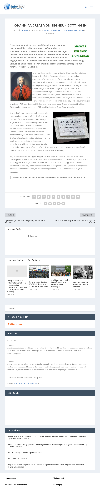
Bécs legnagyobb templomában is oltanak (81, 284)
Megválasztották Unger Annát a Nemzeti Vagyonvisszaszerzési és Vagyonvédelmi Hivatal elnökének (45, 465)
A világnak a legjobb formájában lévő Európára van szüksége (60, 283)
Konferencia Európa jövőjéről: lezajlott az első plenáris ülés (38, 284)
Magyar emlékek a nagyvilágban (65, 30)
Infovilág (24, 30)
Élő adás (15, 324)
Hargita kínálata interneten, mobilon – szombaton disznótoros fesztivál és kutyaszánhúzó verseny (17, 286)
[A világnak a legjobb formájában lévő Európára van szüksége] (61, 271)
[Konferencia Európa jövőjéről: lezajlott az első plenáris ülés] (39, 272)
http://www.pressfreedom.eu (26, 383)
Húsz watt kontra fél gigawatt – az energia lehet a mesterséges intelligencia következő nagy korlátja (47, 445)
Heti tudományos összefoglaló (20, 453)
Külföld (47, 30)
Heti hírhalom (13, 459)
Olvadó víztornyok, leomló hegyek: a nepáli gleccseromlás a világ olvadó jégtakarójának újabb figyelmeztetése (47, 437)
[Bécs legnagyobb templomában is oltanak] (83, 272)
